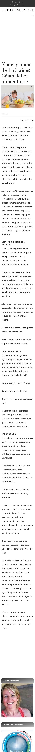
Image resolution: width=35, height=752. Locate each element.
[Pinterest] (19, 2)
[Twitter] (16, 2)
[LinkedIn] (32, 120)
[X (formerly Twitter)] (27, 120)
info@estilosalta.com (18, 5)
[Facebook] (12, 2)
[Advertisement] (17, 32)
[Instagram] (22, 2)
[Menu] (32, 16)
